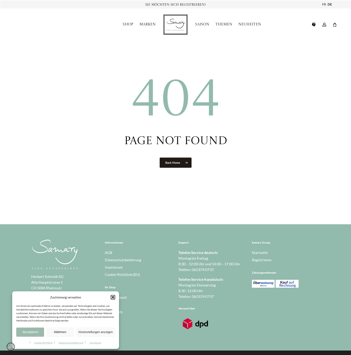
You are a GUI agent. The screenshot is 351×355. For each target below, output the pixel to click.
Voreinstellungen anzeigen (95, 332)
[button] (113, 297)
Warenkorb (113, 312)
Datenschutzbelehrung (71, 342)
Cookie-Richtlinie (43, 342)
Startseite (260, 252)
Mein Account (116, 297)
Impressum (95, 342)
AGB (108, 252)
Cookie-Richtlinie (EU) (122, 274)
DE (330, 4)
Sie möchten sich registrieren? (175, 5)
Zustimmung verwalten (10, 346)
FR (324, 4)
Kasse (109, 304)
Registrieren (262, 260)
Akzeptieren (30, 332)
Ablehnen (60, 332)
